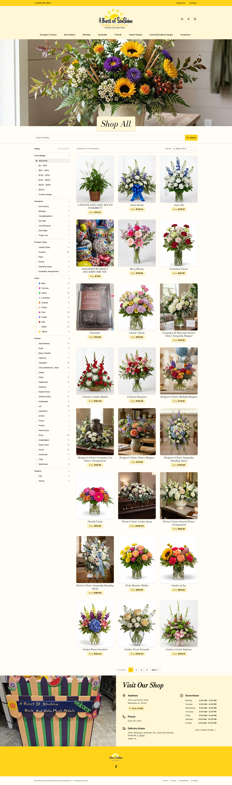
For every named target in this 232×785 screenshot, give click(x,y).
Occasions (185, 35)
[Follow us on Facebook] (116, 766)
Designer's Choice (48, 35)
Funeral (118, 35)
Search (193, 137)
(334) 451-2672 (44, 3)
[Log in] (188, 19)
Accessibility (183, 781)
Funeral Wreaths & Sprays (161, 35)
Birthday (86, 35)
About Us (181, 3)
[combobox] (185, 149)
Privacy (173, 781)
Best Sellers (69, 35)
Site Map (194, 781)
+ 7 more (141, 735)
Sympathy (102, 35)
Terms (165, 781)
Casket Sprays (135, 35)
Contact (193, 3)
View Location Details (204, 730)
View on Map (137, 708)
